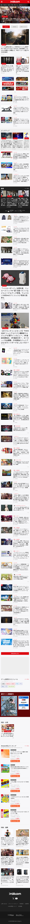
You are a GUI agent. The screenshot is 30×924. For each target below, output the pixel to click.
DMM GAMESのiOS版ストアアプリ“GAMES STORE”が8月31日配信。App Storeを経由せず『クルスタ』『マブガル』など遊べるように (21, 632)
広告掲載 (20, 906)
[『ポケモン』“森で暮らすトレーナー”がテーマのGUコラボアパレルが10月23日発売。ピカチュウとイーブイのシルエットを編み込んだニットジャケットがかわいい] (6, 217)
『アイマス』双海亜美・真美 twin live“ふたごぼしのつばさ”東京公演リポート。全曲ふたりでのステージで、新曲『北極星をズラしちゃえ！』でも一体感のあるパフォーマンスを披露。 (21, 520)
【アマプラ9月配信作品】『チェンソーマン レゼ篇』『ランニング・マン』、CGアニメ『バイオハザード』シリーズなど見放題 (21, 407)
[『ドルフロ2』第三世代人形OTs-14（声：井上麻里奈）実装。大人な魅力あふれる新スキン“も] (6, 508)
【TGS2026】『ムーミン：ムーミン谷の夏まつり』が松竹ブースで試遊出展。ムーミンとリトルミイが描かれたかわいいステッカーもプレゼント (21, 121)
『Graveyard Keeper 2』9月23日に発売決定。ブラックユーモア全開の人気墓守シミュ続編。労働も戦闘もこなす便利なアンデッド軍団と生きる (21, 621)
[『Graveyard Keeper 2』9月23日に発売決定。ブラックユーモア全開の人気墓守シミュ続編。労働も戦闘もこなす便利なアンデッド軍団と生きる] (6, 620)
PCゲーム (16, 5)
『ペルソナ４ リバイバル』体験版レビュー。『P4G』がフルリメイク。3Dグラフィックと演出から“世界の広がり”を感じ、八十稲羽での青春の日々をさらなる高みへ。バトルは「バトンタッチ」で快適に (17, 144)
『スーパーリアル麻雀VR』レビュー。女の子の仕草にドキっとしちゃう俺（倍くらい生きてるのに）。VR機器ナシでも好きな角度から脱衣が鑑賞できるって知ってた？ (22, 841)
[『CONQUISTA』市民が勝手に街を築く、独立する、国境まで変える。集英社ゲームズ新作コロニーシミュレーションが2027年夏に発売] (6, 239)
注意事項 (27, 903)
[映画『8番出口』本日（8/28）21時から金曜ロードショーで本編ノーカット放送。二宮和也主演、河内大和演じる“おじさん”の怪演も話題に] (23, 193)
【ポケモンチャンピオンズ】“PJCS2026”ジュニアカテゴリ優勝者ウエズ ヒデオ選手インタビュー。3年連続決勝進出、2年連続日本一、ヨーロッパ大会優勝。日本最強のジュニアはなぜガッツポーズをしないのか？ (15, 337)
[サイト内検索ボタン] (28, 1)
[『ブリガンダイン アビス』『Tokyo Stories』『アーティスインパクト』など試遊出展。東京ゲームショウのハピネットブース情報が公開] (6, 384)
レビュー (4, 138)
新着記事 (14, 26)
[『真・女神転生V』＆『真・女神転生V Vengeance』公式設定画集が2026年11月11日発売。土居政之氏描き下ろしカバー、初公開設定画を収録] (6, 416)
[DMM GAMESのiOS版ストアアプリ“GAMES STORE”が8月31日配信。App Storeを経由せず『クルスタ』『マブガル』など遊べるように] (6, 631)
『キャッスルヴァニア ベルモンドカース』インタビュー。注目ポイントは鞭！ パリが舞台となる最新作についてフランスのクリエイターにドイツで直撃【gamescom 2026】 (21, 440)
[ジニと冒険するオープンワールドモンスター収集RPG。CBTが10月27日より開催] (6, 462)
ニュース (4, 44)
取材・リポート (16, 516)
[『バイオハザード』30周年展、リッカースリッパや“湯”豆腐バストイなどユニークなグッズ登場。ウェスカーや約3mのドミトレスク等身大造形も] (15, 278)
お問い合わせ (4, 903)
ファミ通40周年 (8, 731)
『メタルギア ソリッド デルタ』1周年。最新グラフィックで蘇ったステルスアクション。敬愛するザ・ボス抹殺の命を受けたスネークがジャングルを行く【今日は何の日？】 (21, 531)
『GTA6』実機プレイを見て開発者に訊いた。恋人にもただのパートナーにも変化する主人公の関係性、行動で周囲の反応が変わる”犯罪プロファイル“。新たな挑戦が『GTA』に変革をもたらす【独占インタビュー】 (21, 497)
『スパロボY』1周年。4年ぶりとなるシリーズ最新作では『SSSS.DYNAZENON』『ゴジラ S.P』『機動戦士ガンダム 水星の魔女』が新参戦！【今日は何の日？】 (21, 543)
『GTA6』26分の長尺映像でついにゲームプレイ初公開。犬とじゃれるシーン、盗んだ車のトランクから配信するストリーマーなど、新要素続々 (21, 486)
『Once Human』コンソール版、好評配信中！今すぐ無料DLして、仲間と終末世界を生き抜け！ (20, 429)
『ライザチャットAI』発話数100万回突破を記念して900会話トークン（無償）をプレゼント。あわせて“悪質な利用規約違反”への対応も (21, 599)
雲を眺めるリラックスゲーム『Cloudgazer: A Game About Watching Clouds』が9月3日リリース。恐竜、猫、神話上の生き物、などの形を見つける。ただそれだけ (21, 643)
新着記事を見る (15, 653)
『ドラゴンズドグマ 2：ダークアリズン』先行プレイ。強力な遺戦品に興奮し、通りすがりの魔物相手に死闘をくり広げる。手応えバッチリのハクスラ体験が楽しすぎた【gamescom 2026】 (6, 144)
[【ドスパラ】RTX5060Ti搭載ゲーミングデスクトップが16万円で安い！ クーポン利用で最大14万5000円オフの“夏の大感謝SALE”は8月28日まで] (22, 872)
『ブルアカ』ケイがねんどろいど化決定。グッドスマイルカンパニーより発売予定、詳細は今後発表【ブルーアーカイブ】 (21, 230)
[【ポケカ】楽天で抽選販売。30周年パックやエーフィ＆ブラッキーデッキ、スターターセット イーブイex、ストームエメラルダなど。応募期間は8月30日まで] (22, 852)
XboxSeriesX (11, 686)
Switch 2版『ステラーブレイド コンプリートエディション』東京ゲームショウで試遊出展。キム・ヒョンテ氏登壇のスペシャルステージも (21, 588)
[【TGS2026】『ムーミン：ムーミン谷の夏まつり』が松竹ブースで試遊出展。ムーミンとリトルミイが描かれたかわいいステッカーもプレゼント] (6, 120)
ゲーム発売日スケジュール (9, 679)
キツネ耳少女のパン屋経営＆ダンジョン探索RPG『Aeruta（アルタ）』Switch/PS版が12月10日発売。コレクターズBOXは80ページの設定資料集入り (21, 609)
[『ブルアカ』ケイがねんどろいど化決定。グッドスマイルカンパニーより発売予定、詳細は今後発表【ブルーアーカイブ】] (6, 229)
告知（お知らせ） (17, 414)
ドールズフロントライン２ (20, 505)
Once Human (17, 426)
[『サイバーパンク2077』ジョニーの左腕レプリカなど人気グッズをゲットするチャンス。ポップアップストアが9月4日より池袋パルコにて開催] (6, 108)
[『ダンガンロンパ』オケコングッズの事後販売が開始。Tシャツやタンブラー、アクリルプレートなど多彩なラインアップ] (6, 350)
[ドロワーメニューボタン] (1, 1)
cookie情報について (12, 906)
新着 (2, 5)
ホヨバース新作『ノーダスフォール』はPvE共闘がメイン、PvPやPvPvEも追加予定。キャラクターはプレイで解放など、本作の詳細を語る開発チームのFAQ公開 (12, 202)
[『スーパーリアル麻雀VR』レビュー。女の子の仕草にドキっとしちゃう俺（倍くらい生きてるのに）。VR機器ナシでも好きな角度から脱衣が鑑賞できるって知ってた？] (22, 833)
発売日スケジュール (23, 5)
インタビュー (4, 16)
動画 (2, 188)
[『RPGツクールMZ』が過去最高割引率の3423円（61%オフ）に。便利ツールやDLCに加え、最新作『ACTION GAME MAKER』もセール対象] (6, 165)
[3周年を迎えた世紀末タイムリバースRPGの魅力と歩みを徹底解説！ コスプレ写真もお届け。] (6, 577)
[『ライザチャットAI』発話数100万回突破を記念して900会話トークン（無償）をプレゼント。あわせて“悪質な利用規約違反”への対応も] (6, 598)
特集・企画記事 (16, 370)
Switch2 (5, 5)
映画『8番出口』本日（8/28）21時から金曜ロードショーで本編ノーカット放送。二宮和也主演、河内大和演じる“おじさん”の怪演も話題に (23, 202)
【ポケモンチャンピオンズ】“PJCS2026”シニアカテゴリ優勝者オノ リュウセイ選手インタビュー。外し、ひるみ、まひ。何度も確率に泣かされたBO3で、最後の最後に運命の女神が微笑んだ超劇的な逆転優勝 (21, 178)
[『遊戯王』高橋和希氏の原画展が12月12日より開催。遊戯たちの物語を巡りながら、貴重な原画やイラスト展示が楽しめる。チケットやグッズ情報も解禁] (6, 394)
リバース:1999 (18, 574)
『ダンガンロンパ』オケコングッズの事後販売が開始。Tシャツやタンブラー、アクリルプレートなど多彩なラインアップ (21, 351)
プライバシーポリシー (13, 903)
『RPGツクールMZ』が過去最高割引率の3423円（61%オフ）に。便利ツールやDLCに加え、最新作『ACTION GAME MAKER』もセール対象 (21, 166)
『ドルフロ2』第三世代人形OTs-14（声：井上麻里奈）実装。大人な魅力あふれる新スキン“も (21, 509)
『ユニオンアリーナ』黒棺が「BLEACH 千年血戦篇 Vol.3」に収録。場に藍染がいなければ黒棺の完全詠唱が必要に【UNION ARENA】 (21, 156)
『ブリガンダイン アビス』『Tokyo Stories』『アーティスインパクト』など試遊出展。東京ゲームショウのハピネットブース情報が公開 (21, 385)
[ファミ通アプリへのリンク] (11, 915)
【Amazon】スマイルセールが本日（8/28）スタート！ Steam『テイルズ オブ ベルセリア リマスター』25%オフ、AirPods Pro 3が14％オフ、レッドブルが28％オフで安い (21, 374)
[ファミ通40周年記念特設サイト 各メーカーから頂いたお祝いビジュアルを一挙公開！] (7, 728)
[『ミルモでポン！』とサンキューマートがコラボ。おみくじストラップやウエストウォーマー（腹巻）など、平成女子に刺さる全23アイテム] (6, 361)
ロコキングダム (18, 460)
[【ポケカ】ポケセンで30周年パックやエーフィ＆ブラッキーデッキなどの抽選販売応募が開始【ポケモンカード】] (6, 98)
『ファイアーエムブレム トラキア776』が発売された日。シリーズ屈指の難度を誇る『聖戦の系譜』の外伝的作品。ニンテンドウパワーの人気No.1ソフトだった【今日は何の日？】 (21, 474)
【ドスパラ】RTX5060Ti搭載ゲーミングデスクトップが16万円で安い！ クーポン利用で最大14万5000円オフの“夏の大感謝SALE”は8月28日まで (22, 880)
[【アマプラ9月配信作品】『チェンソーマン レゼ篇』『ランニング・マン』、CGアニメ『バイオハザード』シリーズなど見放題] (6, 406)
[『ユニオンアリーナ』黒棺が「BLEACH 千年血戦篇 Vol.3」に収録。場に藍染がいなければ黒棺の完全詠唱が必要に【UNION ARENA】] (6, 155)
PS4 (21, 683)
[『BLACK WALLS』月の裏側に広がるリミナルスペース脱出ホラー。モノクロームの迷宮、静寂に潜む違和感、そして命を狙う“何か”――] (7, 60)
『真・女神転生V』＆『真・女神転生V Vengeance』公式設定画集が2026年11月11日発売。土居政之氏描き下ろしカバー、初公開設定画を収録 (21, 418)
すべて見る (27, 188)
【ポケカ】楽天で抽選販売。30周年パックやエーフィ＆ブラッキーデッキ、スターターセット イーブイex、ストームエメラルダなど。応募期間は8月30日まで (22, 861)
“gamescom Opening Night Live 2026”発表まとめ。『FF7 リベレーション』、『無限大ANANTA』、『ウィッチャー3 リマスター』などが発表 (7, 880)
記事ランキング (23, 26)
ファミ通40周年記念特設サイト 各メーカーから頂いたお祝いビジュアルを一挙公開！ (7, 735)
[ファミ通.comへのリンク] (15, 2)
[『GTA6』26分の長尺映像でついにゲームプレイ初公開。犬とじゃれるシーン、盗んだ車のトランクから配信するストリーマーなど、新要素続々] (6, 484)
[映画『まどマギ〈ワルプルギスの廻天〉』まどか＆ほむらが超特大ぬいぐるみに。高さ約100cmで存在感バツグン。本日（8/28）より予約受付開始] (22, 60)
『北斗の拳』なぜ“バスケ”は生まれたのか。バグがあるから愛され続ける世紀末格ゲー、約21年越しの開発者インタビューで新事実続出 (15, 19)
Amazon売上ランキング (8, 746)
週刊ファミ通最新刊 (7, 694)
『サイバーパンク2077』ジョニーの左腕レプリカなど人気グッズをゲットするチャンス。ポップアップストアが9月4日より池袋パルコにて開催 (21, 110)
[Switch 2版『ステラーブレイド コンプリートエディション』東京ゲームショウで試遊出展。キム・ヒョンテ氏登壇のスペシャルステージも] (6, 587)
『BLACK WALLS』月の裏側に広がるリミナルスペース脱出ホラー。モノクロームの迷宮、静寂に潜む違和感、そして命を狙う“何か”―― (7, 68)
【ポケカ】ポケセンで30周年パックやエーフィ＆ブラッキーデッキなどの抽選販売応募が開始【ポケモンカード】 (21, 99)
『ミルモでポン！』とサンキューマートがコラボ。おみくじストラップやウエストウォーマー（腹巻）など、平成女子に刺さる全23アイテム (21, 362)
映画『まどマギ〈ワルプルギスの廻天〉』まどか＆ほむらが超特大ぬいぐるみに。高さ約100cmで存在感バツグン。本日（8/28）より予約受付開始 (22, 69)
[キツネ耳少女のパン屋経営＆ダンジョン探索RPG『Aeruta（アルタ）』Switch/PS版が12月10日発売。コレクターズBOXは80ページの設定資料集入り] (6, 608)
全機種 (3, 683)
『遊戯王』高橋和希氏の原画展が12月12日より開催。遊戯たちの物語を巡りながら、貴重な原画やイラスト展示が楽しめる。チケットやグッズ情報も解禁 (21, 396)
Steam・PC (4, 686)
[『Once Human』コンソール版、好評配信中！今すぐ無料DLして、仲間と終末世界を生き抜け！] (6, 428)
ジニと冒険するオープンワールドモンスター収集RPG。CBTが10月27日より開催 (21, 463)
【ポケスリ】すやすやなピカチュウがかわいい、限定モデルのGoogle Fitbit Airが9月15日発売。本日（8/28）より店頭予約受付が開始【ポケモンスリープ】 (21, 263)
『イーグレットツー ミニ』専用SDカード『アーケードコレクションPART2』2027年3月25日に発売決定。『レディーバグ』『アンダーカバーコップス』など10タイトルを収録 (21, 555)
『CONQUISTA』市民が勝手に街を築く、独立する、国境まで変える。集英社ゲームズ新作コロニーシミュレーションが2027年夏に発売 (21, 240)
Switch (9, 5)
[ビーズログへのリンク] (19, 915)
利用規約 (22, 903)
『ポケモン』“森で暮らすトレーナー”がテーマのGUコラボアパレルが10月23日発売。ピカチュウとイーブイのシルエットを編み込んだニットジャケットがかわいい (21, 219)
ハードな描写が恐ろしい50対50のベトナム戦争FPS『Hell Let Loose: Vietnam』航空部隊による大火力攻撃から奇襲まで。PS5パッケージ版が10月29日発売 (15, 49)
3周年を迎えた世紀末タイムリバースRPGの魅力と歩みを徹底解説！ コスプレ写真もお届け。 (21, 578)
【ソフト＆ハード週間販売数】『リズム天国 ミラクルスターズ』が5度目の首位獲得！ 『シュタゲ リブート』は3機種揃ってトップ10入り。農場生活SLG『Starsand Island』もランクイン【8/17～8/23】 (21, 567)
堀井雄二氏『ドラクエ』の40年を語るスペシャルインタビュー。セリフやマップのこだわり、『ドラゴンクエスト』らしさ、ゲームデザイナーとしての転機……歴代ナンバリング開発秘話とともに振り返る (7, 841)
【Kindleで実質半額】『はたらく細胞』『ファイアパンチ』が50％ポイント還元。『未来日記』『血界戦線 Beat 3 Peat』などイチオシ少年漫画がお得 (21, 452)
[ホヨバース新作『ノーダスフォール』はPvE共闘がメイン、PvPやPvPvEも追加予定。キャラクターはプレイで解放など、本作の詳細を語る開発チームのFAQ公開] (12, 193)
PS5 (12, 5)
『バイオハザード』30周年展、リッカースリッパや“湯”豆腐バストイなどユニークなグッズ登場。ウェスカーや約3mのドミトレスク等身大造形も (15, 293)
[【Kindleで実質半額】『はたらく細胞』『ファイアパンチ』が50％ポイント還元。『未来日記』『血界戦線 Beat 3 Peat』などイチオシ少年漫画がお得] (6, 450)
